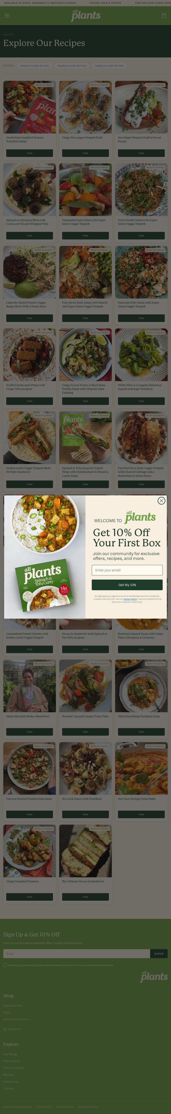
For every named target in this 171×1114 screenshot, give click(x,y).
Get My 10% (127, 585)
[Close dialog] (161, 500)
